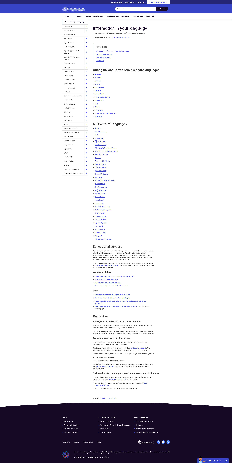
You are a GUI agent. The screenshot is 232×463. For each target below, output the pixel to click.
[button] (121, 37)
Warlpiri (97, 107)
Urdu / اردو (67, 165)
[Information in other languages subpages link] (86, 173)
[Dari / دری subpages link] (86, 67)
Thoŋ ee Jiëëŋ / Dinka (102, 161)
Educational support (103, 57)
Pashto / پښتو (68, 124)
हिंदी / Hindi (67, 92)
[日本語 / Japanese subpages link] (86, 104)
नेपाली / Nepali (68, 120)
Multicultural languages (104, 54)
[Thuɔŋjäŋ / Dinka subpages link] (86, 72)
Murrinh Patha (99, 94)
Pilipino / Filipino (69, 75)
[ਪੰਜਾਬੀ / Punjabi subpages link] (86, 137)
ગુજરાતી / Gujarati (69, 83)
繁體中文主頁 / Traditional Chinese (71, 58)
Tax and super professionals (143, 16)
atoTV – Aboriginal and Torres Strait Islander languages (114, 276)
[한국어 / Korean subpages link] (86, 116)
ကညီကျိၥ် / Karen (69, 108)
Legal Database (130, 2)
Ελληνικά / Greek (69, 79)
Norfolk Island (104, 429)
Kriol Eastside (99, 87)
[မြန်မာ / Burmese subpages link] (86, 43)
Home (79, 16)
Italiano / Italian (68, 100)
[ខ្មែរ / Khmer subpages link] (86, 112)
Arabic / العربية (68, 26)
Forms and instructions (71, 425)
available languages (138, 348)
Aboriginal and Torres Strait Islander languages (112, 51)
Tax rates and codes (71, 429)
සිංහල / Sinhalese (69, 145)
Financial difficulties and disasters (147, 432)
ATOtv (99, 442)
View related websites (102, 457)
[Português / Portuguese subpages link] (86, 133)
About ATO (66, 442)
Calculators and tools (71, 432)
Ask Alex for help (213, 460)
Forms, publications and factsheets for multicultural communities (118, 306)
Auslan (97, 135)
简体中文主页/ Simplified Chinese (106, 148)
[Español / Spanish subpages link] (86, 149)
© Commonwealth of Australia (83, 457)
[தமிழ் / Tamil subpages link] (86, 153)
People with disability (107, 421)
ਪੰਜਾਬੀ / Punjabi (68, 136)
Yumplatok (98, 117)
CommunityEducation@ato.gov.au (106, 265)
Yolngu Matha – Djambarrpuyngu (106, 113)
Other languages (105, 432)
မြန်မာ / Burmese (69, 42)
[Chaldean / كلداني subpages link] (86, 47)
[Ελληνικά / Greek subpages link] (86, 80)
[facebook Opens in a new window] (158, 442)
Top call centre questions (144, 421)
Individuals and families (94, 16)
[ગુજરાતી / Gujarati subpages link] (86, 84)
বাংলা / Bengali (68, 38)
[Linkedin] (163, 442)
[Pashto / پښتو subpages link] (86, 124)
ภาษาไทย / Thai (68, 157)
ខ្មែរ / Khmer (67, 112)
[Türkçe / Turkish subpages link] (86, 161)
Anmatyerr (98, 77)
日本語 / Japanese (69, 104)
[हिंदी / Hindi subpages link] (86, 92)
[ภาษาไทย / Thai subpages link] (86, 157)
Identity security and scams (145, 429)
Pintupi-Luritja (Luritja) (102, 97)
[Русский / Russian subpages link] (86, 141)
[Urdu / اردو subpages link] (86, 165)
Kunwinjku (98, 91)
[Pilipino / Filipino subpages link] (86, 76)
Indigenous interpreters (106, 366)
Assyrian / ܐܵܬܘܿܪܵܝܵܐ (69, 30)
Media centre (68, 421)
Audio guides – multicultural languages (108, 283)
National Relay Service (117, 379)
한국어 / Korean (68, 116)
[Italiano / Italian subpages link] (86, 100)
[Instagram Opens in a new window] (168, 442)
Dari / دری (67, 67)
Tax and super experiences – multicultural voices (111, 286)
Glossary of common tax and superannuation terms (112, 295)
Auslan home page (69, 34)
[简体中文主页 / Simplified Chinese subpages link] (86, 52)
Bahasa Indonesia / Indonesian (73, 96)
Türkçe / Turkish (69, 161)
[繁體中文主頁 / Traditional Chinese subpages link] (86, 58)
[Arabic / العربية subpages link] (86, 26)
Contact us (100, 61)
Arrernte (98, 81)
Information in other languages (73, 173)
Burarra (97, 84)
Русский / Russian (69, 140)
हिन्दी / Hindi (98, 177)
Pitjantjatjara (99, 100)
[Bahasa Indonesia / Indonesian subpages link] (86, 96)
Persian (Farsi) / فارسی (71, 128)
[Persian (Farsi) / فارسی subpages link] (86, 128)
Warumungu (99, 110)
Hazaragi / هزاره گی (70, 88)
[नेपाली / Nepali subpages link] (86, 120)
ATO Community (116, 2)
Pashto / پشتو (99, 203)
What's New (142, 2)
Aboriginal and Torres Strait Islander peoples (115, 425)
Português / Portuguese (71, 132)
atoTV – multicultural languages (106, 279)
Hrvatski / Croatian (69, 63)
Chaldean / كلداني (69, 47)
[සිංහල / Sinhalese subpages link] (86, 145)
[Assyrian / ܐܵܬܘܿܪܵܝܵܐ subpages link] (86, 31)
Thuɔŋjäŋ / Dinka (69, 71)
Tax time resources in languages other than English (112, 298)
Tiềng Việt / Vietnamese (103, 239)
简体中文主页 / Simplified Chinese (71, 52)
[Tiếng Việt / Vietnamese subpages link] (86, 169)
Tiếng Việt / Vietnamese (71, 169)
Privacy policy (88, 442)
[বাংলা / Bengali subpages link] (86, 39)
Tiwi (96, 104)
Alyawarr (98, 74)
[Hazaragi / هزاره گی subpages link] (86, 88)
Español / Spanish (69, 149)
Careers (76, 442)
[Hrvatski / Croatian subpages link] (86, 63)
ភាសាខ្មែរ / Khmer (100, 193)
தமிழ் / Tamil (67, 153)
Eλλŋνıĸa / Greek (101, 167)
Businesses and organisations (118, 16)
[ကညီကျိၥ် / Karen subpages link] (86, 108)
